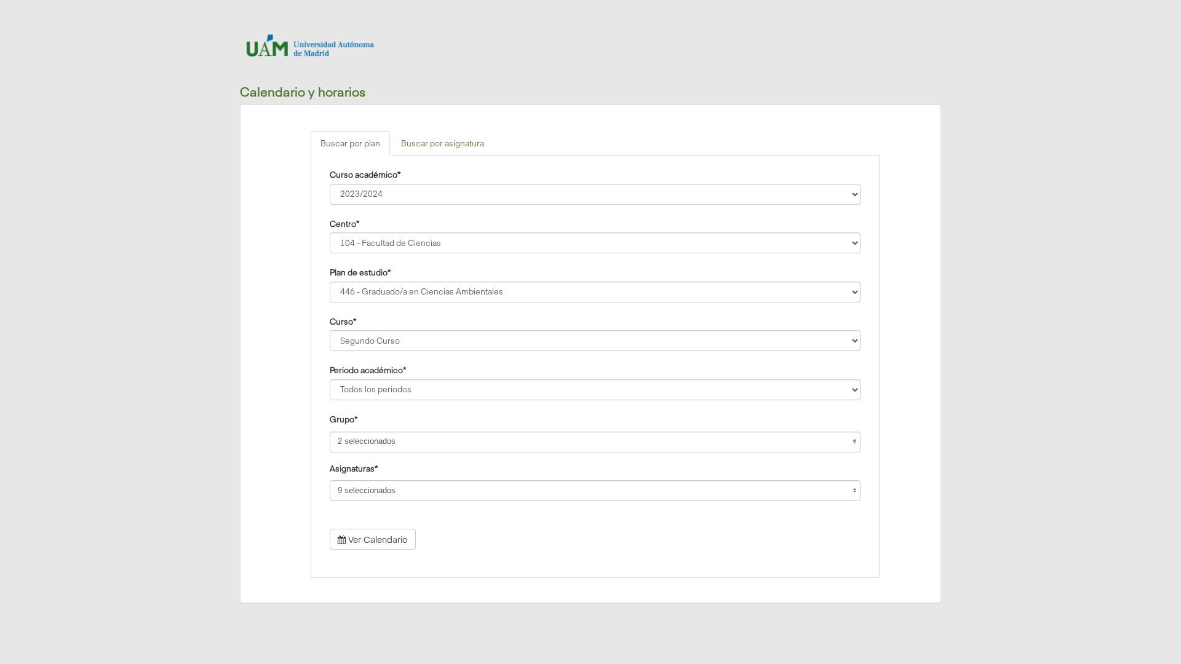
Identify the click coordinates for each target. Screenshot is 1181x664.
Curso (343, 321)
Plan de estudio (360, 272)
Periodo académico (368, 369)
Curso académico (365, 174)
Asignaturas (354, 468)
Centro (344, 223)
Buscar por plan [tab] (350, 143)
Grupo (343, 419)
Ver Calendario (377, 539)
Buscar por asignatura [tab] (442, 143)
